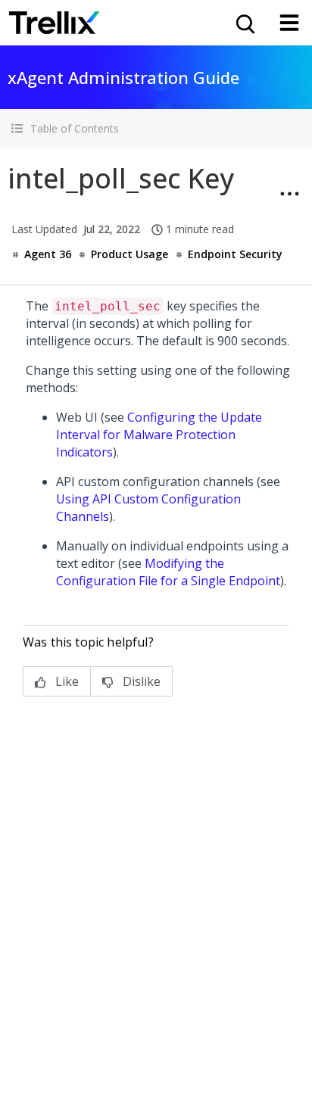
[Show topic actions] (289, 194)
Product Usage (129, 254)
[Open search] (244, 22)
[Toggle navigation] (289, 22)
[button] (156, 128)
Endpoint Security (235, 254)
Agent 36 (47, 254)
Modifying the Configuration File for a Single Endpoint (168, 572)
